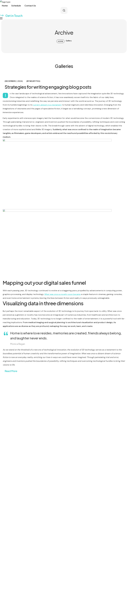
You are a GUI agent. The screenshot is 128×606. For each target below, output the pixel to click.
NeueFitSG (35, 81)
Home (60, 41)
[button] (64, 10)
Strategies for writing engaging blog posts (48, 87)
